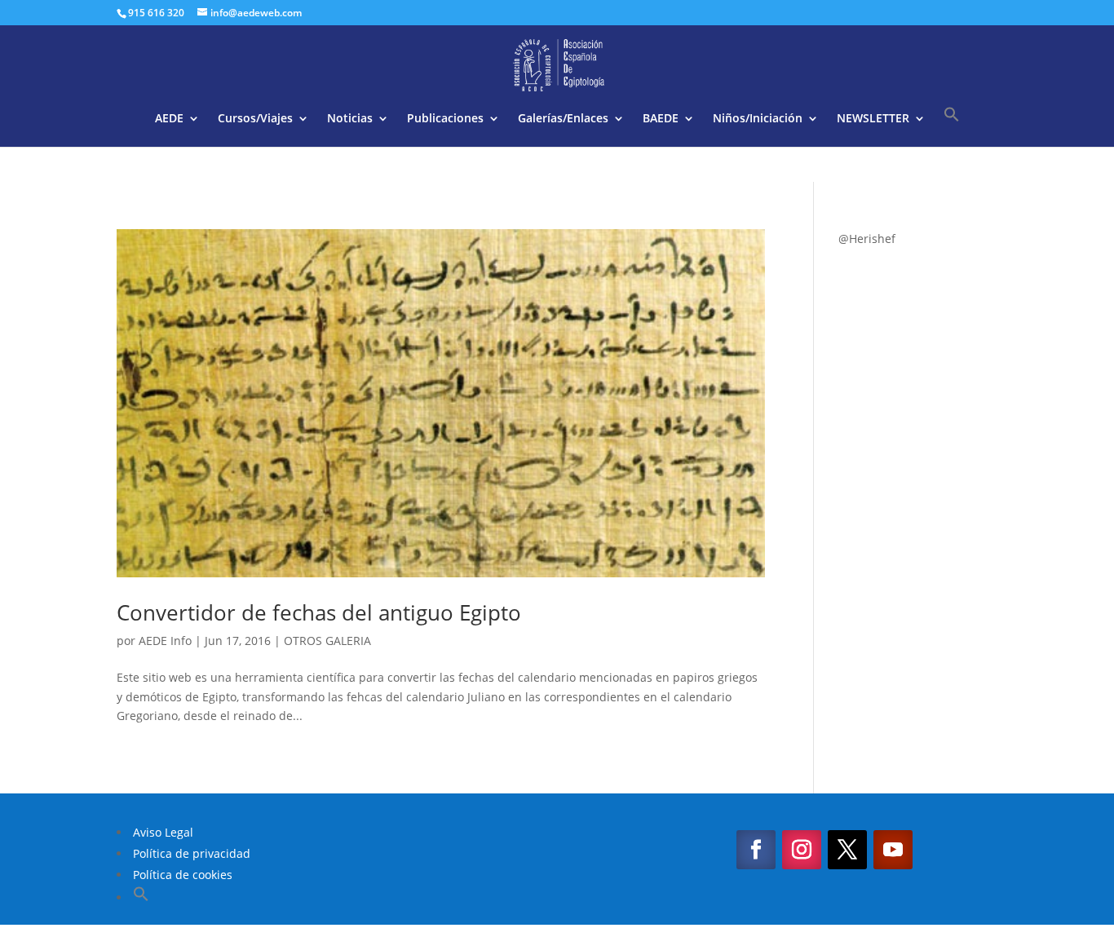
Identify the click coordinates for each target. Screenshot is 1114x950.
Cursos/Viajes (255, 119)
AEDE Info (165, 640)
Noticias (350, 119)
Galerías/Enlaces (563, 119)
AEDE (169, 119)
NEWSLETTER (873, 119)
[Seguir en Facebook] (756, 849)
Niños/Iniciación (757, 119)
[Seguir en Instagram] (801, 849)
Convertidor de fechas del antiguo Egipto (319, 612)
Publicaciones (445, 119)
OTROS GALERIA (327, 640)
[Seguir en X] (847, 849)
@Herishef (866, 238)
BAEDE (661, 119)
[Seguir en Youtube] (893, 849)
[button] (952, 126)
